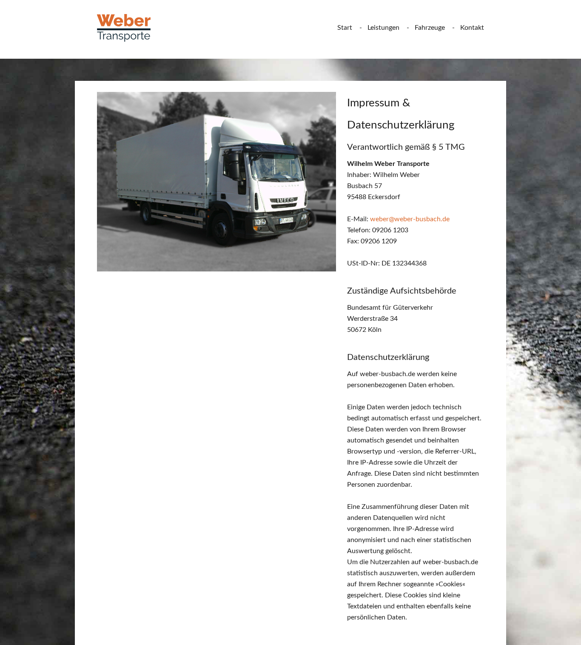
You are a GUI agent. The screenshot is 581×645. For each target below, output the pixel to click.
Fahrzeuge (430, 27)
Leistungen (383, 27)
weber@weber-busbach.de (410, 219)
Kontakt (472, 27)
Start (344, 27)
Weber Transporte (130, 28)
